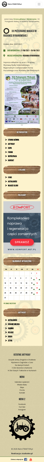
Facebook (22, 404)
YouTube (22, 407)
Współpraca (12, 156)
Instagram (22, 410)
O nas (10, 177)
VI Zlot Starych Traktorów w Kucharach (22, 370)
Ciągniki (11, 328)
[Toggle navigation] (39, 4)
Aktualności (12, 181)
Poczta (22, 390)
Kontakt (11, 160)
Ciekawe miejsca (14, 324)
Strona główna (13, 140)
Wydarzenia (31, 19)
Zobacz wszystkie (10, 303)
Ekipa (10, 148)
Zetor (10, 340)
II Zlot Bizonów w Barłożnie (22, 368)
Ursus (10, 336)
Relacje (11, 332)
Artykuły (11, 144)
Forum (10, 152)
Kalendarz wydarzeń (22, 382)
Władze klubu (13, 185)
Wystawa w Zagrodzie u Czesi (22, 362)
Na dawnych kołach (22, 365)
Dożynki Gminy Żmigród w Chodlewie (22, 360)
